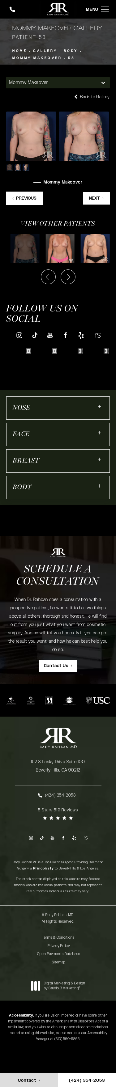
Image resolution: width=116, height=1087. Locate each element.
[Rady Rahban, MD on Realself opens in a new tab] (97, 335)
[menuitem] (19, 335)
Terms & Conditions (58, 937)
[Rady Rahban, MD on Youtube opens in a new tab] (50, 335)
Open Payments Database (58, 953)
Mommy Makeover (37, 58)
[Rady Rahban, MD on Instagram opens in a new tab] (19, 335)
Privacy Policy (59, 945)
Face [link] (21, 434)
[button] (105, 9)
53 (71, 58)
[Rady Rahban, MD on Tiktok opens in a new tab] (34, 335)
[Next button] (68, 276)
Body (71, 51)
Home (19, 51)
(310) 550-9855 (66, 1038)
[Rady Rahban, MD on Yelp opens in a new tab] (81, 335)
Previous (26, 198)
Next (94, 198)
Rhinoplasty (43, 868)
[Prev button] (48, 276)
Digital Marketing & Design (64, 986)
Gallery (45, 51)
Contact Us (56, 666)
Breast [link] (26, 461)
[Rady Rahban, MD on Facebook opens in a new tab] (66, 335)
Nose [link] (21, 408)
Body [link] (22, 487)
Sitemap (59, 962)
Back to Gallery (94, 97)
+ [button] (100, 406)
